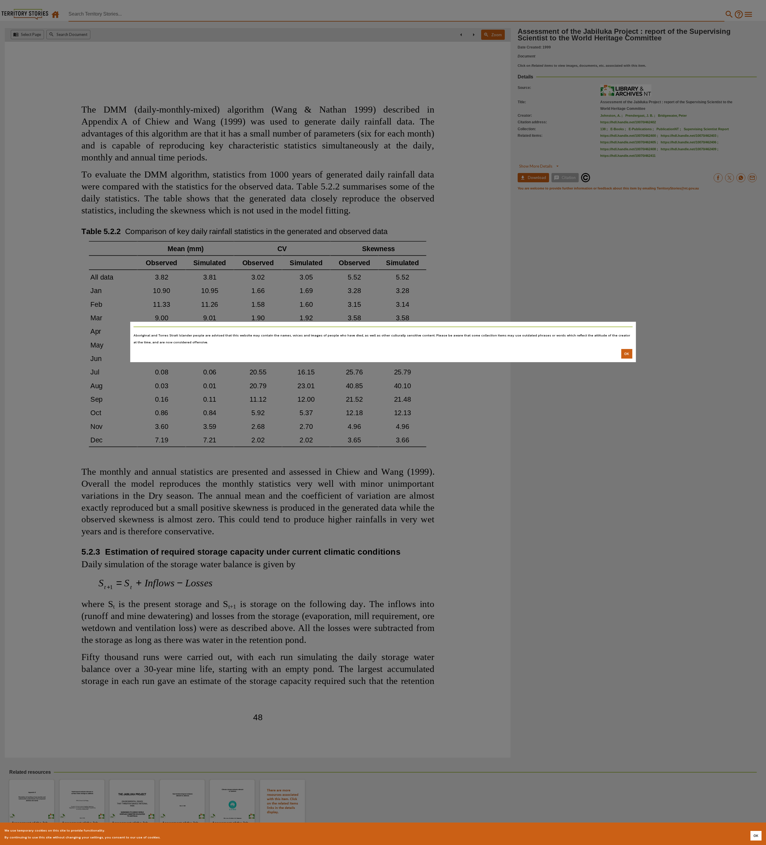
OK (626, 353)
